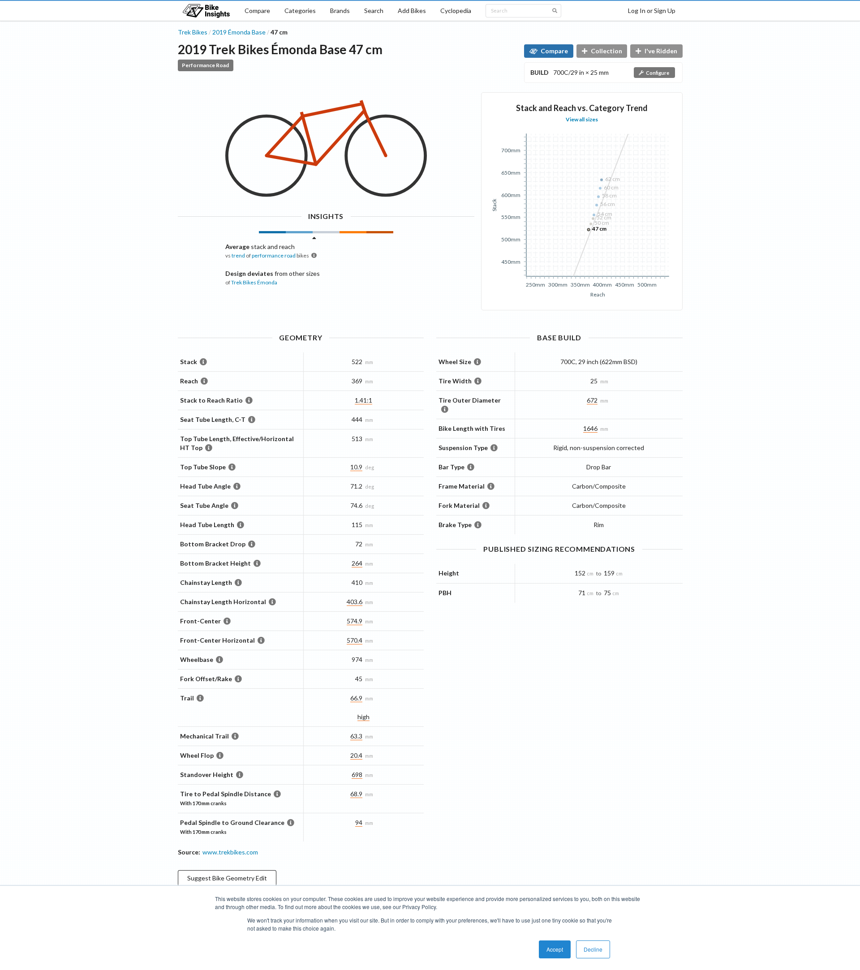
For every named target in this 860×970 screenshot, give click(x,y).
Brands (340, 10)
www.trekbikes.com (230, 852)
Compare (257, 10)
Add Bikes (412, 10)
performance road (274, 255)
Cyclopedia (455, 10)
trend (238, 255)
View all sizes (582, 119)
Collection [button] (606, 51)
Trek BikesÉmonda (254, 282)
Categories (300, 10)
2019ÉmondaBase (239, 32)
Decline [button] (593, 949)
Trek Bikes (192, 32)
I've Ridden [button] (661, 51)
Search (373, 10)
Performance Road (205, 65)
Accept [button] (554, 949)
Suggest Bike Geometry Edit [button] (227, 878)
